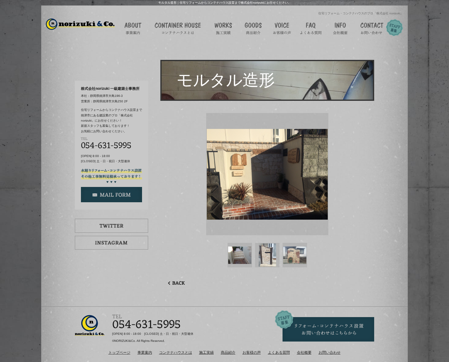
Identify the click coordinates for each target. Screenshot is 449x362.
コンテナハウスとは (175, 352)
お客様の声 (252, 352)
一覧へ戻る (175, 283)
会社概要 (304, 352)
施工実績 (206, 352)
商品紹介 (228, 352)
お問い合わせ (330, 352)
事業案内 (144, 352)
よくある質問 (279, 352)
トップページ (119, 352)
